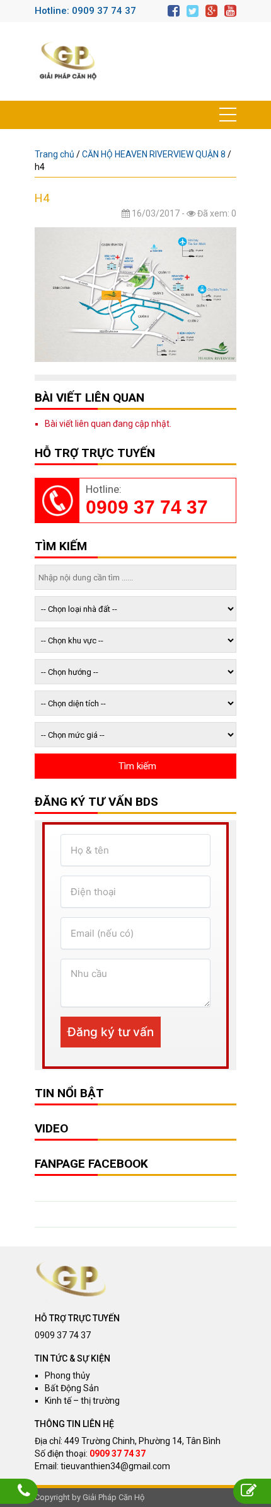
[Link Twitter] (193, 11)
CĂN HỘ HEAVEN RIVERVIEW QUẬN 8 (154, 154)
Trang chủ (54, 154)
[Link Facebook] (174, 11)
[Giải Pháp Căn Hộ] (68, 61)
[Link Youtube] (230, 11)
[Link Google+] (211, 11)
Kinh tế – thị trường (82, 1401)
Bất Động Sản (72, 1388)
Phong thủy (67, 1375)
